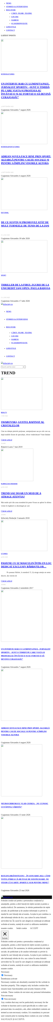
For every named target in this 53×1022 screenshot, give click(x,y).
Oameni (15, 20)
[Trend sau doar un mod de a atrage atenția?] (17, 480)
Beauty (4, 412)
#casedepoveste (19, 23)
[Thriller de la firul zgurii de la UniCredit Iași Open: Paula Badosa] (24, 272)
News (8, 3)
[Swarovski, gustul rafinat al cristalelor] (21, 409)
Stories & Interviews (17, 7)
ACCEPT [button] (34, 928)
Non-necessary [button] (7, 995)
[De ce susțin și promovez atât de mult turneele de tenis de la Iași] (24, 209)
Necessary (8, 975)
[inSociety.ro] (7, 897)
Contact (10, 30)
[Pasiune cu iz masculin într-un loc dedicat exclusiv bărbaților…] (24, 550)
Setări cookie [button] (21, 928)
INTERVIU (4, 74)
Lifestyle (11, 27)
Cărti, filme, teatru (21, 13)
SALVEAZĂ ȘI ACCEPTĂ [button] (12, 1019)
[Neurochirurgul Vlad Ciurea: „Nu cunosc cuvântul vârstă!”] (21, 795)
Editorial (5, 213)
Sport (10, 147)
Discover (11, 10)
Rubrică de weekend (9, 484)
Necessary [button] (5, 972)
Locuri (14, 17)
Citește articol (6, 440)
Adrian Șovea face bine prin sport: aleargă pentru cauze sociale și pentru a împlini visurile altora (26, 160)
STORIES (11, 74)
